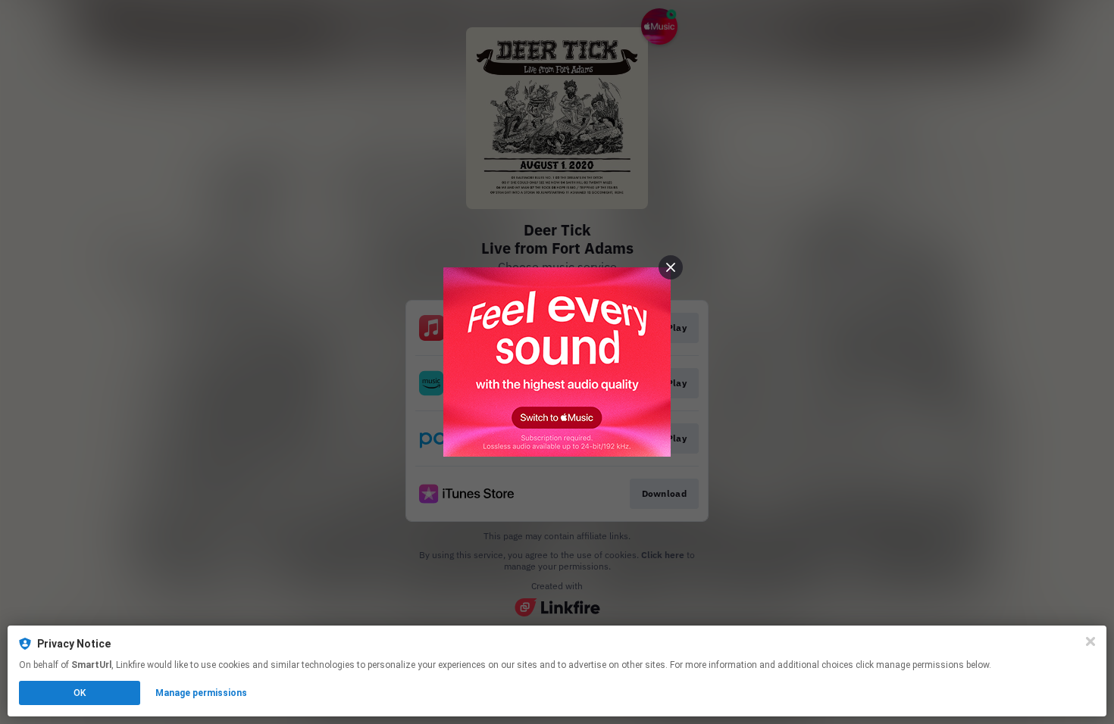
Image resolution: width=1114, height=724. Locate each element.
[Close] (1090, 641)
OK (80, 693)
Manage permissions (201, 693)
